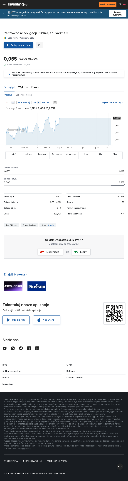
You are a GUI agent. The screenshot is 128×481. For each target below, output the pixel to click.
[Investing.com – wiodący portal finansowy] (18, 4)
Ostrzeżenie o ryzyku (57, 461)
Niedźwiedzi (53, 252)
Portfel (5, 377)
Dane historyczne (24, 95)
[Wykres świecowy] (7, 102)
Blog (4, 364)
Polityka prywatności (32, 461)
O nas (69, 364)
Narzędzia (7, 384)
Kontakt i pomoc (74, 377)
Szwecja (51, 225)
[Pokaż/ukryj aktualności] (55, 102)
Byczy (83, 252)
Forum (35, 87)
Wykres (23, 87)
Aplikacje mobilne (11, 371)
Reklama (70, 371)
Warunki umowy (11, 461)
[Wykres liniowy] (13, 102)
